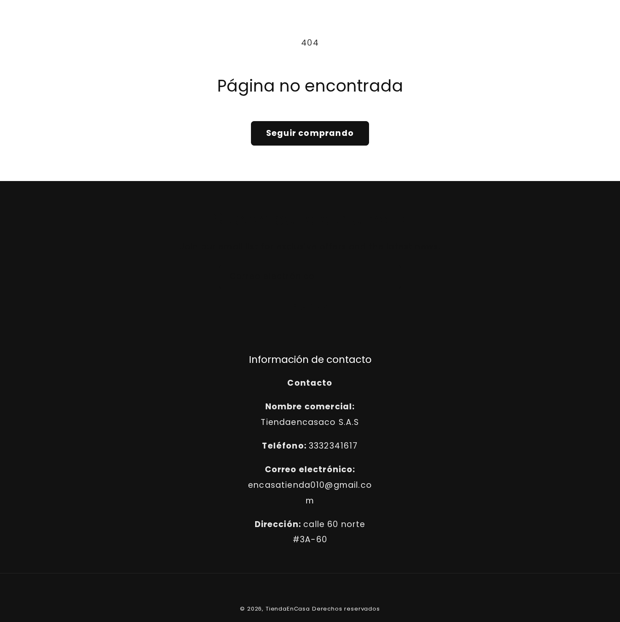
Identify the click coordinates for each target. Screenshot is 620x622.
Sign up (310, 305)
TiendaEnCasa (288, 609)
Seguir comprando (310, 133)
